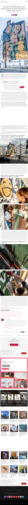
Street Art (16, 4)
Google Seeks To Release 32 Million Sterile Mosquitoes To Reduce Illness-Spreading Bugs (4, 476)
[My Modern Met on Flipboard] (14, 497)
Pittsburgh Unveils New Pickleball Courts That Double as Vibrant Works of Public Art (23, 421)
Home (11, 4)
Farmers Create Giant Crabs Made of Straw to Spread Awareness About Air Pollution (13, 316)
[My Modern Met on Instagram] (12, 497)
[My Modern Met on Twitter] (9, 497)
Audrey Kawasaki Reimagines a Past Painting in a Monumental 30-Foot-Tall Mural (5, 434)
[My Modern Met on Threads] (21, 497)
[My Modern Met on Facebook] (5, 497)
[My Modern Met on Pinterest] (7, 497)
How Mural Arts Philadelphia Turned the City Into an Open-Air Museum (13, 461)
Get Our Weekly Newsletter (23, 335)
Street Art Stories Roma (12, 325)
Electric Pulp (17, 503)
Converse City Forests (10, 75)
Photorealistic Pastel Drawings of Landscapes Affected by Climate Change (11, 312)
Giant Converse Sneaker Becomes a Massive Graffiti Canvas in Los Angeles (13, 476)
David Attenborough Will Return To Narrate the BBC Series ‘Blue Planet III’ (23, 476)
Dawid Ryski (21, 75)
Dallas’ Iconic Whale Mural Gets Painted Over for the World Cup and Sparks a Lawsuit (22, 461)
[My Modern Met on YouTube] (16, 497)
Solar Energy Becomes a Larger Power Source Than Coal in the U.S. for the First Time (23, 434)
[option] (7, 385)
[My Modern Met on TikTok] (18, 497)
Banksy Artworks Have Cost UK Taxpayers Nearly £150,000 (5, 420)
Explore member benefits (14, 346)
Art (13, 4)
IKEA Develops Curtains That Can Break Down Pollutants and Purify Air (11, 315)
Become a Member (14, 344)
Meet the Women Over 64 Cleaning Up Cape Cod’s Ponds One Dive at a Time (14, 420)
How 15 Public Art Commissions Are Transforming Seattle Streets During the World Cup (4, 461)
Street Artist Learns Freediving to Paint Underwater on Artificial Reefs (11, 311)
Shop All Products (23, 392)
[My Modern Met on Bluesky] (23, 497)
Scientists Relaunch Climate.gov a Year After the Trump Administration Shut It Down (14, 434)
